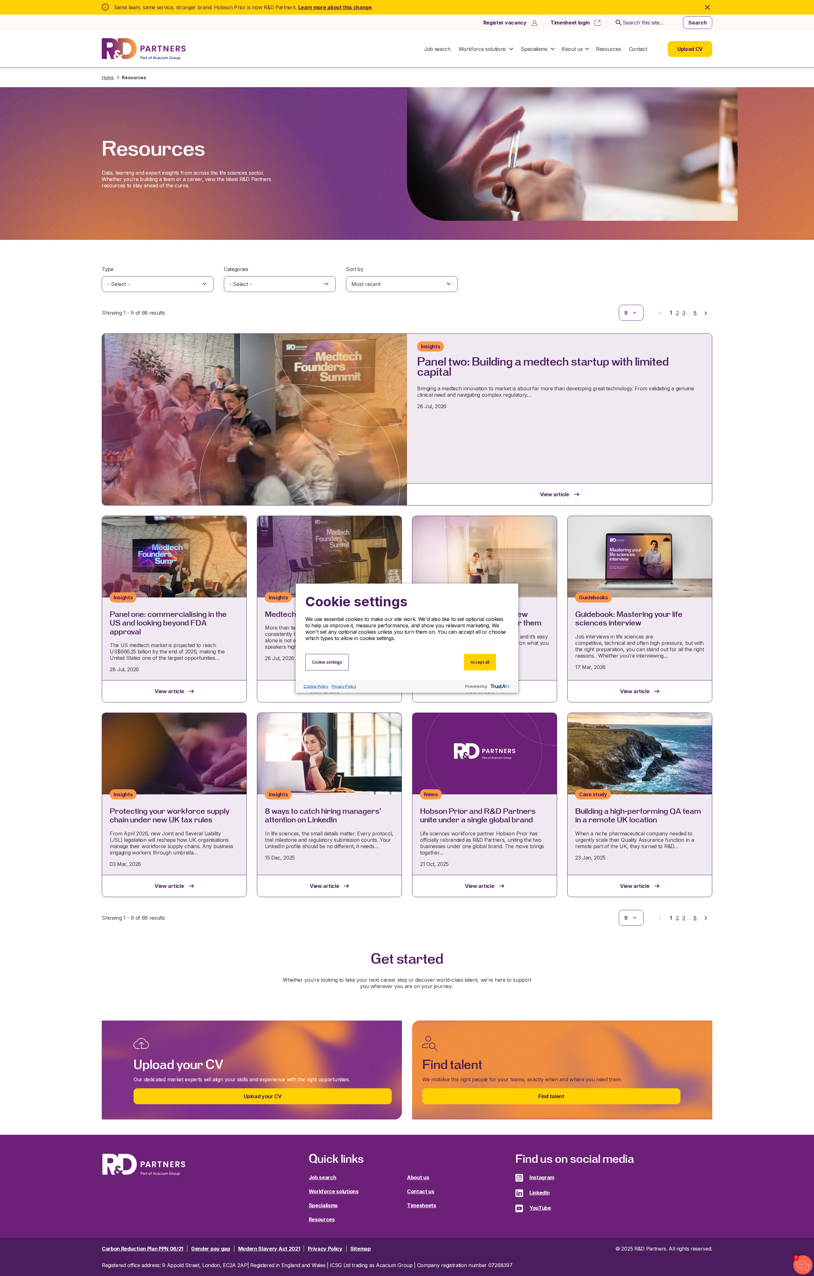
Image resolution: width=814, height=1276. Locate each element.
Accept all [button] (480, 662)
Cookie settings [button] (327, 662)
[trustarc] (500, 686)
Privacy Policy (344, 686)
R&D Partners (144, 49)
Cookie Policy (316, 686)
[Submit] (617, 22)
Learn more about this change (335, 7)
